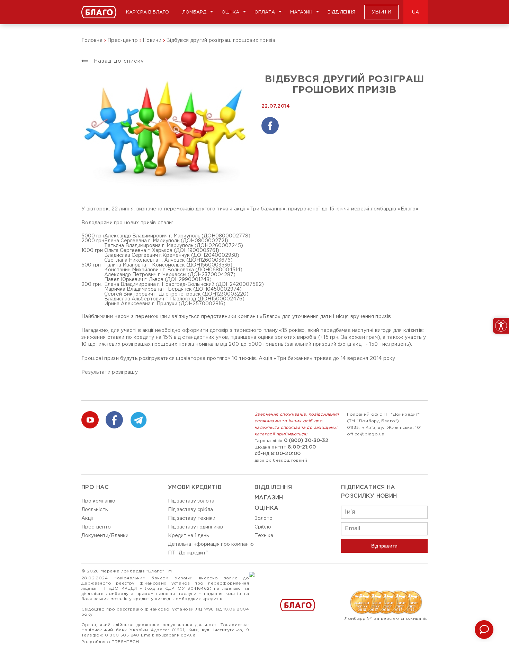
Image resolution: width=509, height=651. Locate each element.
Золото (263, 518)
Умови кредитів (195, 487)
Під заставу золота (191, 501)
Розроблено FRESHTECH (110, 642)
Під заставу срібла (190, 510)
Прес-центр (96, 527)
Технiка (263, 536)
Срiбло (262, 527)
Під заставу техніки (191, 518)
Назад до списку (118, 61)
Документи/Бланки (104, 536)
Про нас (95, 487)
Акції (87, 518)
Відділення (341, 12)
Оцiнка (266, 508)
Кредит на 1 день (188, 536)
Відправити (384, 546)
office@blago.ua (365, 434)
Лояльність (94, 510)
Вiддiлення (273, 487)
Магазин (301, 12)
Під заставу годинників (195, 527)
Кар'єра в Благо (147, 12)
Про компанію (98, 501)
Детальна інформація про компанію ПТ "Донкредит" (211, 548)
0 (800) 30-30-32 (306, 440)
